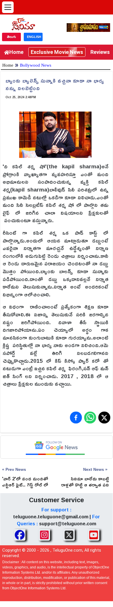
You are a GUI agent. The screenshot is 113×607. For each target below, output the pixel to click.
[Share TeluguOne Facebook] (19, 535)
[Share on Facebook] (76, 417)
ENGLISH (34, 37)
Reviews (100, 52)
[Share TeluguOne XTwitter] (69, 535)
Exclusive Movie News (57, 52)
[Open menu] (8, 7)
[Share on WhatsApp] (90, 417)
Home (16, 52)
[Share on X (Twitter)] (104, 417)
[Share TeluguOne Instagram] (44, 535)
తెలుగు (11, 37)
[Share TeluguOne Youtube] (93, 535)
